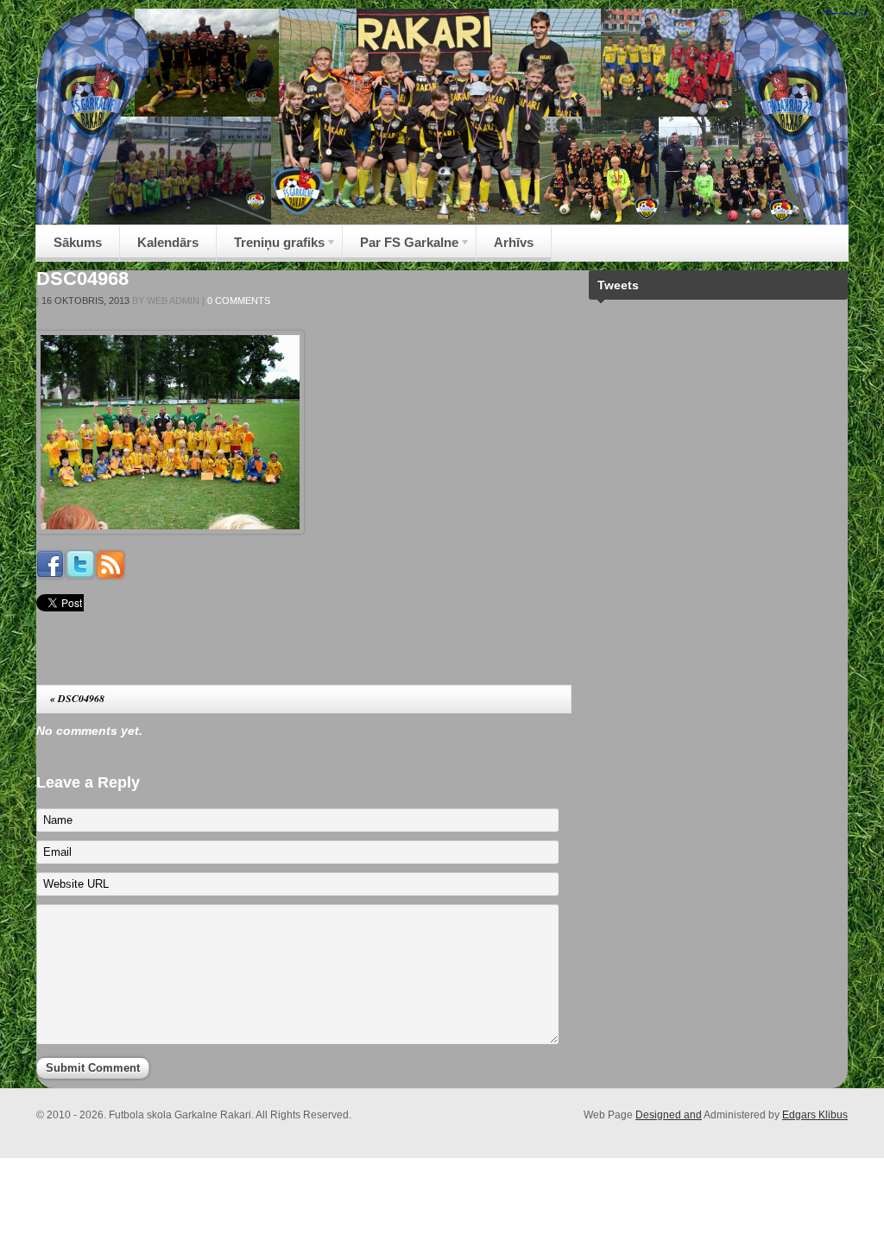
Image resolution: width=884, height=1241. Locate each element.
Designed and (668, 1115)
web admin (173, 300)
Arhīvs (514, 242)
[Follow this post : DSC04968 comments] (110, 574)
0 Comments (238, 300)
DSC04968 (82, 278)
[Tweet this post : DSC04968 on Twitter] (80, 574)
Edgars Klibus (815, 1115)
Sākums (78, 242)
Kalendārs (168, 242)
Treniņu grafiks (271, 247)
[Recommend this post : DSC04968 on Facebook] (50, 574)
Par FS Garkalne (400, 247)
